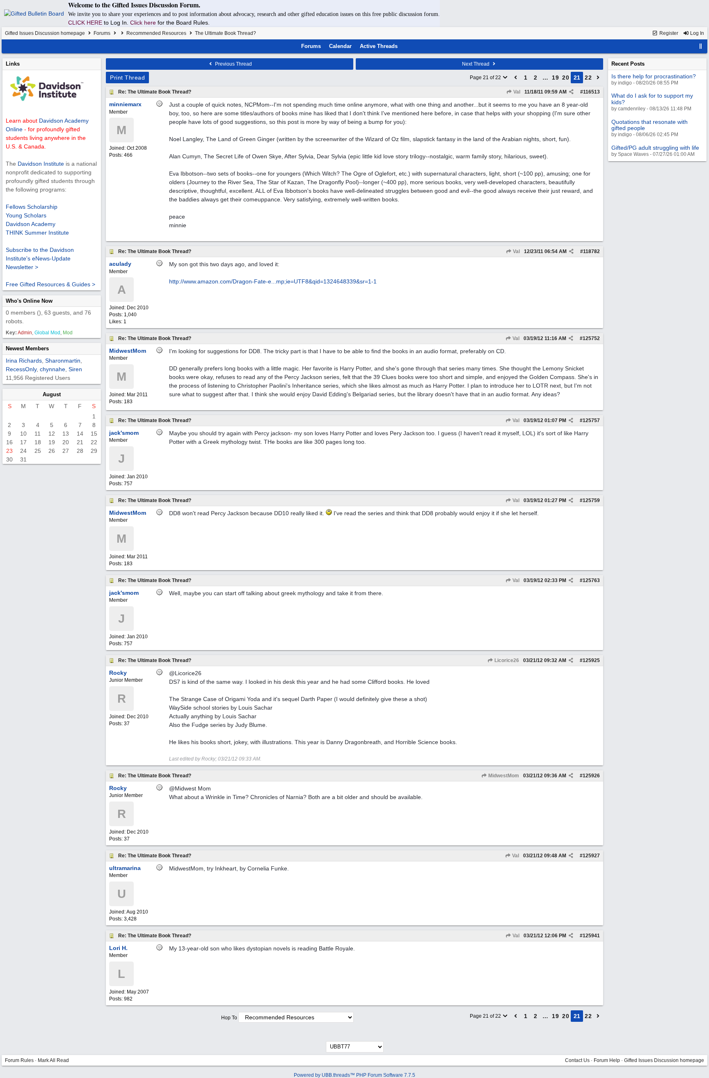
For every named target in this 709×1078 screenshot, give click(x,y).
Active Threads (379, 46)
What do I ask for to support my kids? (652, 98)
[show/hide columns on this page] (700, 46)
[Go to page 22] (598, 77)
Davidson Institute (41, 163)
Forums (102, 33)
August (52, 394)
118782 (591, 251)
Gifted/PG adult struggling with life (655, 147)
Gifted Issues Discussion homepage (45, 33)
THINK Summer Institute (37, 232)
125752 (591, 338)
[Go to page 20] (516, 77)
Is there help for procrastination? (653, 76)
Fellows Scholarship (31, 206)
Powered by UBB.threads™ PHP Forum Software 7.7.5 (354, 1075)
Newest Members (27, 348)
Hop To (229, 1018)
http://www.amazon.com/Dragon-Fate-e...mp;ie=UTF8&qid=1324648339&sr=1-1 (273, 281)
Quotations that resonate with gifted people (649, 125)
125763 (591, 580)
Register (668, 33)
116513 (591, 92)
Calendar (340, 46)
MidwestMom (503, 776)
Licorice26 (506, 660)
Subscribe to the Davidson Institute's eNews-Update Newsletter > (40, 258)
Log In (696, 33)
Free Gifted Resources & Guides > (50, 284)
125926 (591, 776)
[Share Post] (571, 91)
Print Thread (127, 77)
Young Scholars (26, 215)
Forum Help (607, 1060)
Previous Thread (233, 64)
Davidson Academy (30, 224)
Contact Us (577, 1060)
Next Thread (476, 64)
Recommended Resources (156, 33)
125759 (591, 500)
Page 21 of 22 (486, 77)
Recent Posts (628, 64)
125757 (591, 420)
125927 (591, 856)
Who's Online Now (29, 301)
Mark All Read (53, 1060)
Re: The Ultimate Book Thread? (154, 92)
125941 (591, 936)
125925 (591, 660)
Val (516, 92)
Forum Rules (19, 1060)
